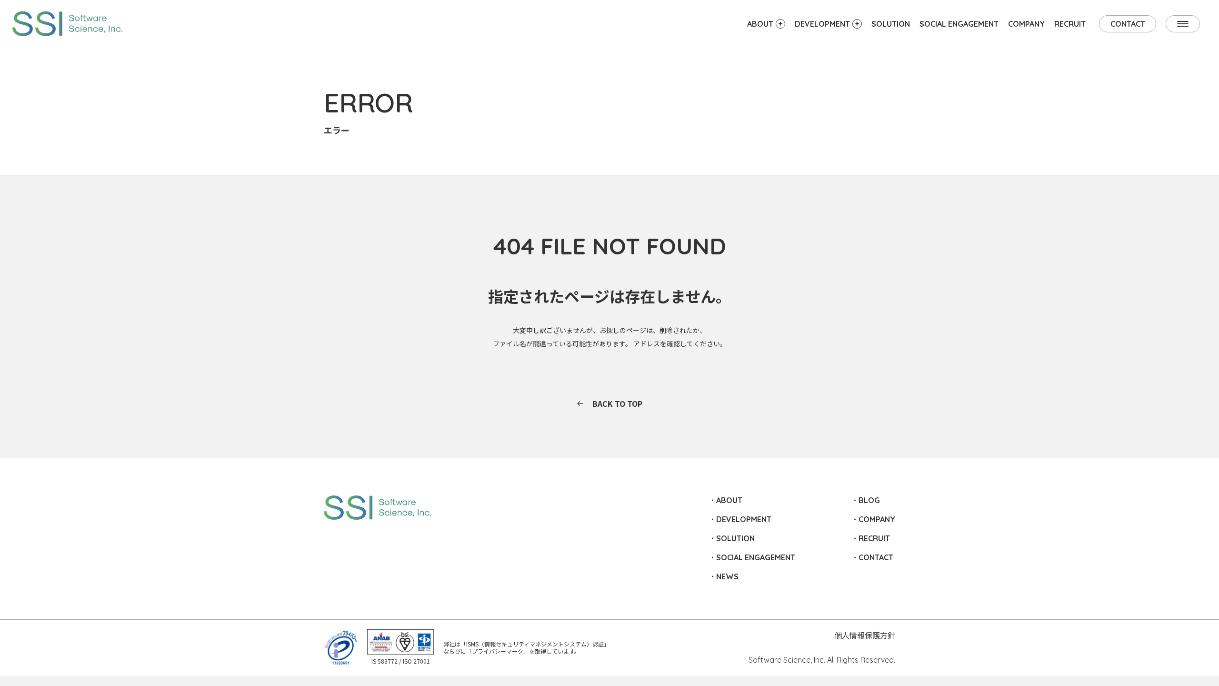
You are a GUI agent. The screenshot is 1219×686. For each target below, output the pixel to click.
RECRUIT (1070, 24)
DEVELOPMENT (743, 519)
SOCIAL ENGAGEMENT (959, 24)
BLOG (869, 500)
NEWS (727, 576)
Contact (876, 557)
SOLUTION (890, 24)
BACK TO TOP (617, 403)
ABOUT (729, 500)
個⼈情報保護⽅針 (864, 635)
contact (1127, 24)
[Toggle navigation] (1183, 23)
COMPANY (1026, 24)
